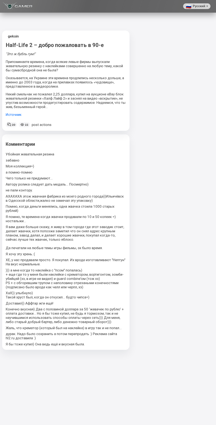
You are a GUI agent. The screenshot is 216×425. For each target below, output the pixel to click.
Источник (14, 114)
